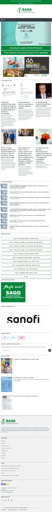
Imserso (2, 473)
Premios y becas (4, 450)
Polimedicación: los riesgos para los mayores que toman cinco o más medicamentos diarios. (28, 215)
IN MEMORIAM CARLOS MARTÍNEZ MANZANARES (43, 104)
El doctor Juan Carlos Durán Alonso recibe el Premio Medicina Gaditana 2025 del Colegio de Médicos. (30, 197)
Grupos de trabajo (5, 445)
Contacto (3, 457)
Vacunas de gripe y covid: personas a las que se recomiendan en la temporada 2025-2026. (27, 220)
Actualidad (3, 453)
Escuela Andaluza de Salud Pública (8, 470)
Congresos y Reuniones (6, 448)
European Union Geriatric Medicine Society (10, 468)
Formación (3, 443)
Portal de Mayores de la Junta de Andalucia (10, 475)
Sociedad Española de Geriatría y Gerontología (10, 465)
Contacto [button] (22, 3)
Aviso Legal (3, 509)
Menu (3, 19)
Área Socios (3, 455)
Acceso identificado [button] (29, 3)
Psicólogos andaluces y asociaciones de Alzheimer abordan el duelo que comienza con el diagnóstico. (29, 192)
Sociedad (3, 440)
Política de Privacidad (12, 509)
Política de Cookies (23, 509)
